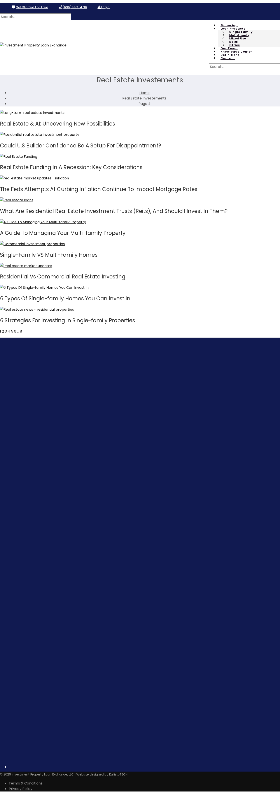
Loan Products (232, 28)
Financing (229, 25)
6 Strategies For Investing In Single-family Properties (67, 320)
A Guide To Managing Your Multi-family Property (63, 233)
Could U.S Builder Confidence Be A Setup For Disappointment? (80, 145)
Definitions (230, 55)
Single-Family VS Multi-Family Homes (49, 255)
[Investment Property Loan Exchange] (33, 45)
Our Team (229, 48)
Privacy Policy (20, 788)
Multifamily (239, 35)
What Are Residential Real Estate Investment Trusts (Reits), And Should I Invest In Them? (114, 211)
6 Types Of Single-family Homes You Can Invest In (65, 298)
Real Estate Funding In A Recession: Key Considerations (71, 167)
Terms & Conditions (25, 783)
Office (234, 45)
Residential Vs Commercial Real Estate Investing (62, 276)
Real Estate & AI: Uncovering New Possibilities (57, 123)
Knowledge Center (236, 51)
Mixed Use (237, 38)
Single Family (241, 32)
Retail (234, 41)
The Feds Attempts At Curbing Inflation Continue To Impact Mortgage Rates (98, 189)
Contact (227, 58)
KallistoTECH (118, 774)
